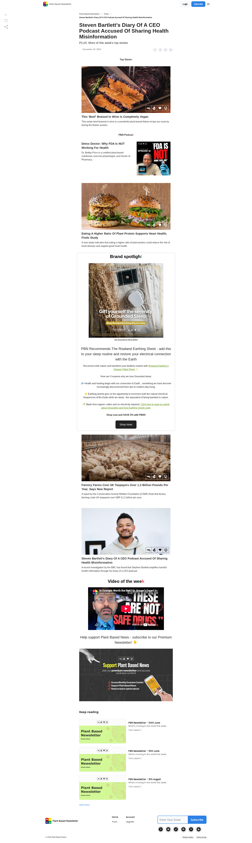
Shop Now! (126, 424)
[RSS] (198, 829)
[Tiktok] (176, 829)
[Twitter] (161, 829)
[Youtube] (168, 829)
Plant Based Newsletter (89, 14)
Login (185, 4)
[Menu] (208, 3)
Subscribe (198, 4)
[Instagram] (191, 829)
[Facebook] (183, 829)
